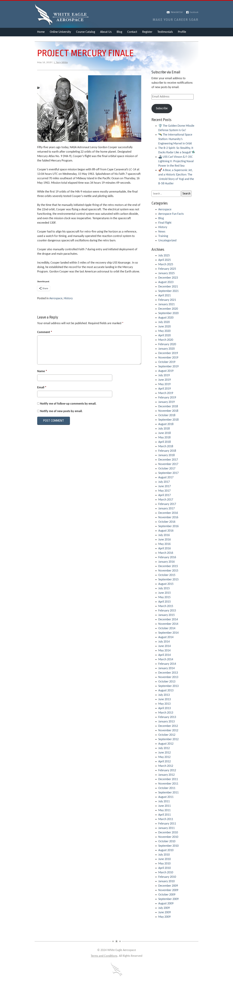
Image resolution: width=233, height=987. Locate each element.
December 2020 (168, 309)
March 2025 (165, 264)
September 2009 (168, 899)
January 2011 (166, 828)
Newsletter (177, 12)
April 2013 (164, 708)
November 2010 (168, 837)
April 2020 (164, 335)
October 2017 (166, 468)
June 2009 (164, 912)
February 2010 (167, 877)
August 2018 (165, 424)
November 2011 (168, 783)
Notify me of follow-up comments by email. (68, 403)
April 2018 (164, 442)
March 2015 (165, 606)
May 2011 (164, 810)
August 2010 (165, 850)
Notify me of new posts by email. (61, 411)
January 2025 (166, 273)
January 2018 (166, 455)
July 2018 (164, 428)
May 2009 (164, 917)
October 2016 (166, 522)
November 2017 (168, 464)
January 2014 (166, 668)
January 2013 (166, 721)
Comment (44, 332)
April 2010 (164, 868)
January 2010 (166, 881)
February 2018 (167, 451)
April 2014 (164, 655)
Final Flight (164, 222)
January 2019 (166, 402)
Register (147, 32)
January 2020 (166, 348)
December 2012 (168, 726)
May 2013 (164, 704)
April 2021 (164, 295)
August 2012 (165, 743)
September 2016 (168, 526)
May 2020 (164, 331)
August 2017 (165, 477)
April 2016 (164, 548)
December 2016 (168, 513)
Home (41, 32)
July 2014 (164, 641)
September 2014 (168, 632)
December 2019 (168, 353)
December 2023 (168, 277)
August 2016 (165, 530)
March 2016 (165, 553)
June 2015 (164, 593)
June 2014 (164, 646)
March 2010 (165, 872)
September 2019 (168, 366)
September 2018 (168, 419)
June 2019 (164, 380)
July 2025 (164, 255)
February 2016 (167, 557)
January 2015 (166, 615)
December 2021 (168, 286)
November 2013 (168, 677)
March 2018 (165, 446)
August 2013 (165, 690)
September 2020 (168, 313)
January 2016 (166, 561)
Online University (60, 32)
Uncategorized (167, 240)
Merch (41, 40)
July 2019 (164, 375)
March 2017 (165, 499)
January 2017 (166, 508)
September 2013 (168, 686)
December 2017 (168, 459)
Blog (119, 32)
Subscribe (162, 108)
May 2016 (164, 544)
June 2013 (164, 699)
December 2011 (168, 779)
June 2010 (164, 859)
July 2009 (164, 908)
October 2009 (166, 894)
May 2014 (164, 650)
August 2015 (165, 584)
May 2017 (164, 490)
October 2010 (166, 841)
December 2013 (168, 672)
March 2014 (165, 659)
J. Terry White (61, 62)
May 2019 (164, 384)
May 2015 (164, 597)
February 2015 (167, 610)
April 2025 (164, 260)
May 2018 (164, 437)
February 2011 (167, 823)
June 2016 (164, 539)
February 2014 (167, 664)
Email (41, 387)
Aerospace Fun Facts (171, 214)
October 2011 (166, 788)
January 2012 (166, 775)
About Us (106, 32)
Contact (132, 32)
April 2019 (164, 388)
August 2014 (165, 637)
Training (163, 236)
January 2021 (166, 304)
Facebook (194, 12)
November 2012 (168, 730)
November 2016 (168, 517)
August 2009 (165, 903)
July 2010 (164, 854)
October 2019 (166, 362)
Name (42, 371)
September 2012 (168, 739)
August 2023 (165, 282)
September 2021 (168, 291)
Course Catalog (85, 32)
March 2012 (165, 766)
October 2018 (166, 415)
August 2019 (165, 371)
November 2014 (168, 624)
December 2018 (168, 406)
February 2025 (167, 269)
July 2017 (164, 482)
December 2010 (168, 832)
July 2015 (164, 588)
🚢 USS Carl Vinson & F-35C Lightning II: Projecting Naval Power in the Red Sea (176, 161)
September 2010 (168, 846)
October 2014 (166, 628)
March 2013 (165, 712)
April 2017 (164, 495)
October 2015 (166, 575)
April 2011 (164, 814)
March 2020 (165, 340)
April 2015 (164, 601)
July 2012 (164, 748)
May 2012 (164, 757)
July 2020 (164, 322)
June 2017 (164, 486)
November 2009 (168, 890)
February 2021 (167, 300)
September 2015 (168, 579)
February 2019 (167, 397)
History (68, 298)
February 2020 (167, 344)
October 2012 (166, 735)
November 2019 (168, 357)
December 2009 (168, 885)
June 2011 (164, 806)
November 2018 (168, 411)
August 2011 (165, 797)
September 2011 (168, 792)
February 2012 (167, 770)
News (161, 231)
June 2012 (164, 752)
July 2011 (164, 801)
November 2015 (168, 570)
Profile (182, 32)
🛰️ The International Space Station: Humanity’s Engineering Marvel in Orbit (175, 139)
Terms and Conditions (104, 956)
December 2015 (168, 566)
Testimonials (165, 32)
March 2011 (165, 819)
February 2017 (167, 504)
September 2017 (168, 473)
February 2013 (167, 717)
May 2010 (164, 863)
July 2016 (164, 535)
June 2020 (164, 326)
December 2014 (168, 619)
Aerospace (55, 298)
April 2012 (164, 761)
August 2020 (165, 317)
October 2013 (166, 681)
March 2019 (165, 393)
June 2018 (164, 433)
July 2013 (164, 695)
